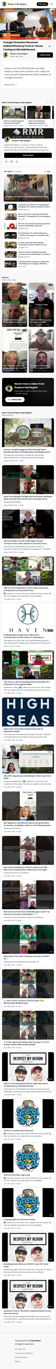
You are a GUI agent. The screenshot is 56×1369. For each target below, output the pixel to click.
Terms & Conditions (24, 1353)
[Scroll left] (47, 102)
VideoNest (35, 1340)
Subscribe (42, 4)
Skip (48, 171)
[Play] (28, 23)
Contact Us (20, 1349)
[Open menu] (51, 4)
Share (50, 12)
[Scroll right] (52, 102)
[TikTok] (17, 161)
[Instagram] (11, 161)
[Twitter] (6, 161)
